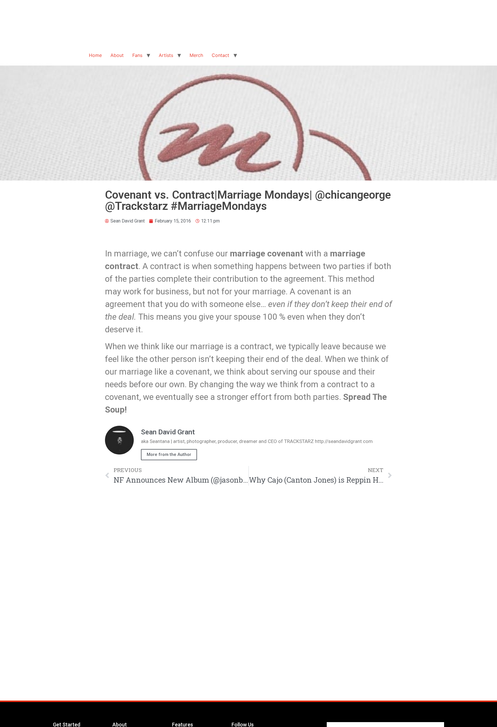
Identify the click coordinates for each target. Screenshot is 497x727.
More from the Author (169, 454)
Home (95, 55)
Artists (166, 55)
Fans (137, 55)
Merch (196, 55)
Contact (220, 55)
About (117, 55)
